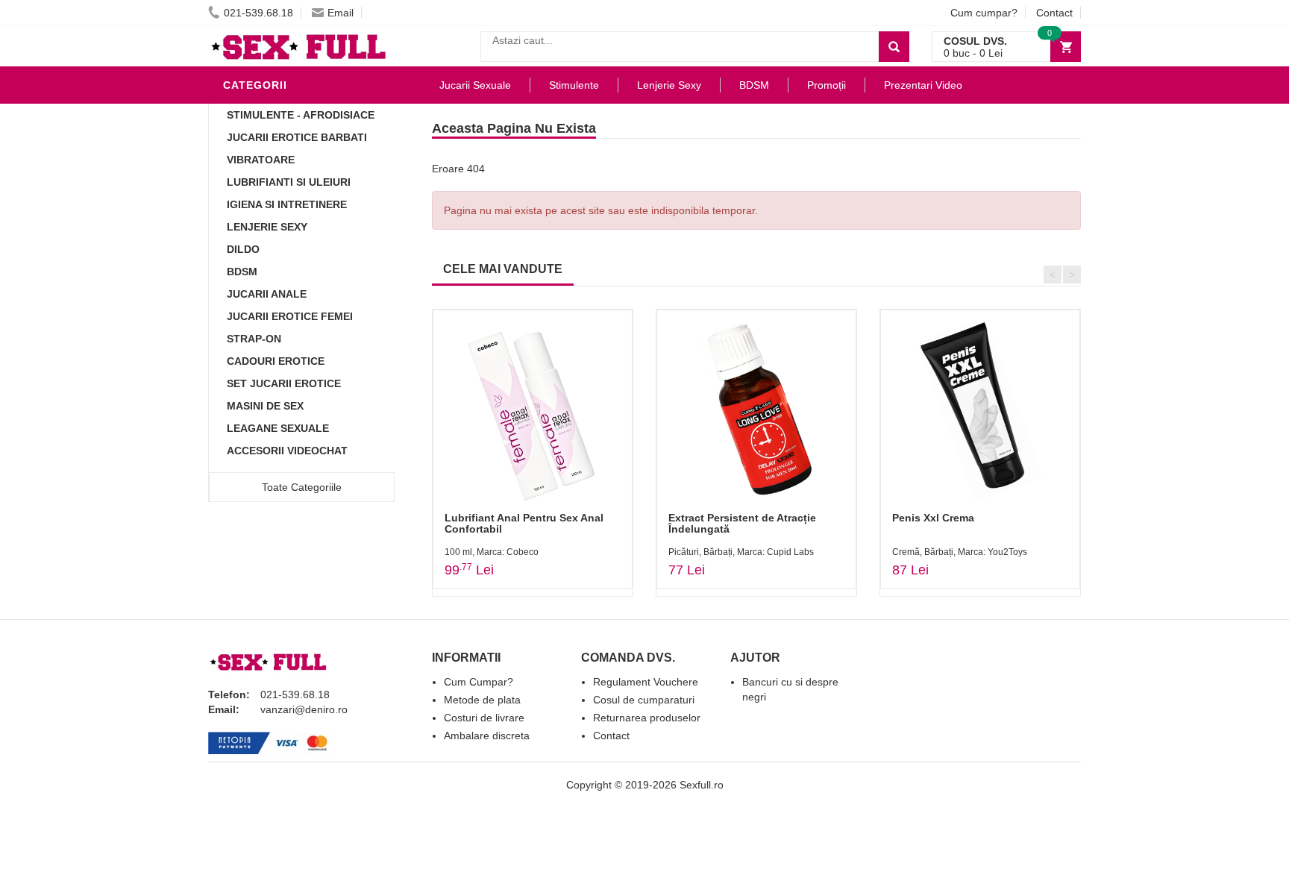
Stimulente (574, 85)
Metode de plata (482, 700)
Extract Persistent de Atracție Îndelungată (742, 523)
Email (340, 13)
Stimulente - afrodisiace (300, 115)
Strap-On (254, 339)
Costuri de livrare (484, 718)
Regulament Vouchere (645, 682)
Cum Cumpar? (478, 682)
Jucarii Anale (267, 294)
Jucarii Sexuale (475, 85)
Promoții (826, 85)
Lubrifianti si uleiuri (289, 182)
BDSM (242, 271)
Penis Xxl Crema (933, 518)
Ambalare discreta (487, 735)
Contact (1054, 13)
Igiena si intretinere (287, 204)
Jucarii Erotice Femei (290, 316)
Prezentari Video (923, 85)
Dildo (243, 249)
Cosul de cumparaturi (643, 700)
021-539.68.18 (258, 13)
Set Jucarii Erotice (284, 383)
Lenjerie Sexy (267, 227)
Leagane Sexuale (278, 428)
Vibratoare (261, 160)
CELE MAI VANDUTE (502, 269)
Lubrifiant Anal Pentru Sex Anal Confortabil (524, 523)
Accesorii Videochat (287, 451)
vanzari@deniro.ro (304, 709)
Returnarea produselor (646, 718)
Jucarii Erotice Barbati (297, 137)
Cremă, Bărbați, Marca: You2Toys (959, 552)
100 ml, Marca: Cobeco (492, 552)
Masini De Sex (265, 406)
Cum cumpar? (983, 13)
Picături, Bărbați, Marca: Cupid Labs (741, 552)
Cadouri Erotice (275, 361)
